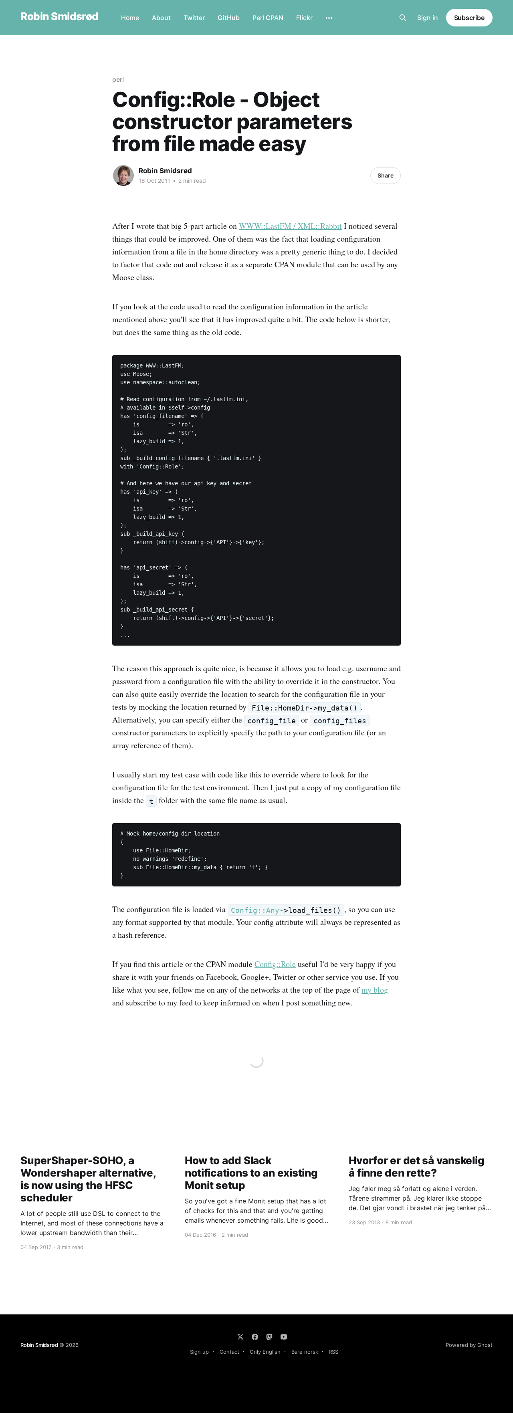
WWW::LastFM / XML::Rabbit (290, 225)
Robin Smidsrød (59, 16)
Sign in (427, 18)
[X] (240, 1337)
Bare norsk (304, 1351)
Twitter (194, 18)
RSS (333, 1351)
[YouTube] (284, 1337)
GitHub (229, 18)
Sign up (199, 1351)
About (161, 18)
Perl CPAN (267, 18)
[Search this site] (402, 17)
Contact (229, 1351)
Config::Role (275, 964)
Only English (265, 1351)
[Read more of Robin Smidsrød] (123, 175)
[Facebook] (255, 1337)
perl (118, 79)
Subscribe (469, 18)
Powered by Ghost (469, 1345)
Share (386, 175)
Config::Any (255, 910)
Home (130, 18)
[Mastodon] (269, 1337)
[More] (329, 18)
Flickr (304, 18)
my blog (375, 989)
